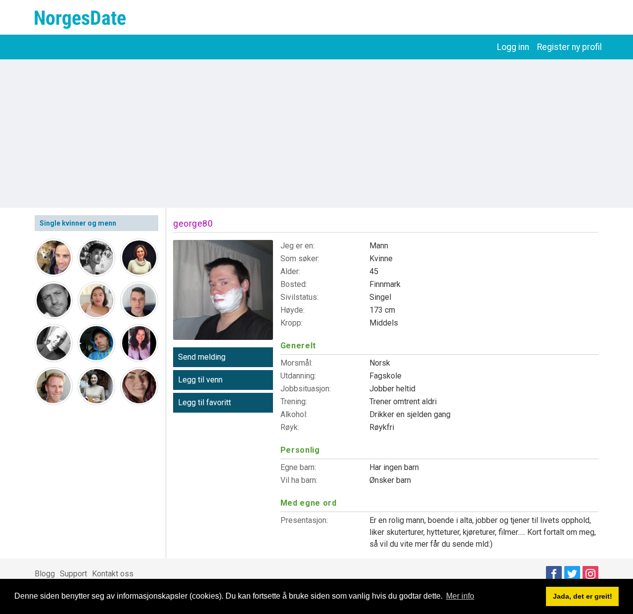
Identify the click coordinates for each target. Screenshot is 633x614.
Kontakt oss (113, 573)
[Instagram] (590, 574)
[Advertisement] (316, 133)
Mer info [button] (460, 596)
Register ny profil (569, 47)
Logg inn (513, 47)
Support (73, 573)
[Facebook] (554, 574)
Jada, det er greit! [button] (582, 596)
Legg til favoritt (204, 402)
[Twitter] (572, 574)
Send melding (202, 357)
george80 (193, 223)
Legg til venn (200, 379)
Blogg (45, 573)
